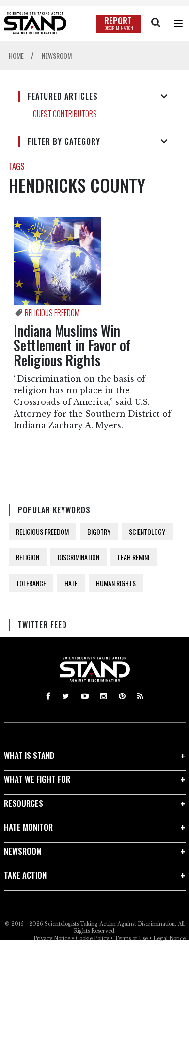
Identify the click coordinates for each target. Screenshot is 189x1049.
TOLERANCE (31, 583)
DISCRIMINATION (78, 557)
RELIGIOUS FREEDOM (42, 531)
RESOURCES (23, 803)
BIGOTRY (98, 531)
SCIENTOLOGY (147, 531)
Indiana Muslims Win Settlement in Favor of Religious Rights (72, 345)
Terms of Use (131, 938)
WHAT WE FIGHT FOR (37, 779)
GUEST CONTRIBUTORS (65, 114)
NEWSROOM (23, 851)
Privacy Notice (51, 938)
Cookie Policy (92, 938)
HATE (71, 583)
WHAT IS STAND (29, 755)
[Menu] (178, 23)
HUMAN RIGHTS (116, 583)
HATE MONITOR (28, 827)
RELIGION (27, 557)
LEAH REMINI (133, 557)
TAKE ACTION (25, 875)
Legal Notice (169, 938)
